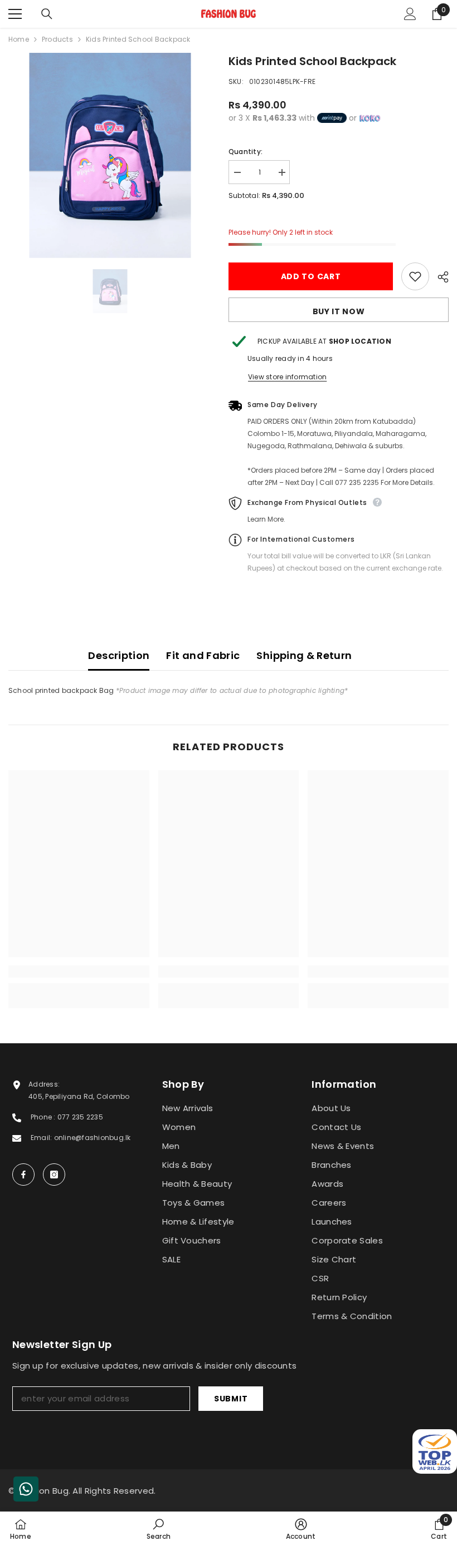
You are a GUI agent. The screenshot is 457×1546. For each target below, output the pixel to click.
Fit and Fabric (203, 655)
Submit (230, 1398)
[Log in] (410, 14)
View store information (287, 376)
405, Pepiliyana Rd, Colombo (78, 1096)
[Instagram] (54, 1174)
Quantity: (245, 151)
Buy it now (339, 311)
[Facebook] (23, 1174)
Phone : (44, 1117)
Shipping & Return (304, 655)
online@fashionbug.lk (92, 1137)
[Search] (47, 14)
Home (18, 39)
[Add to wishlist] (415, 276)
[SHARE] (439, 277)
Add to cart (311, 276)
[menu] (15, 14)
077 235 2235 (80, 1117)
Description (118, 655)
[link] (78, 971)
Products (57, 39)
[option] (110, 155)
